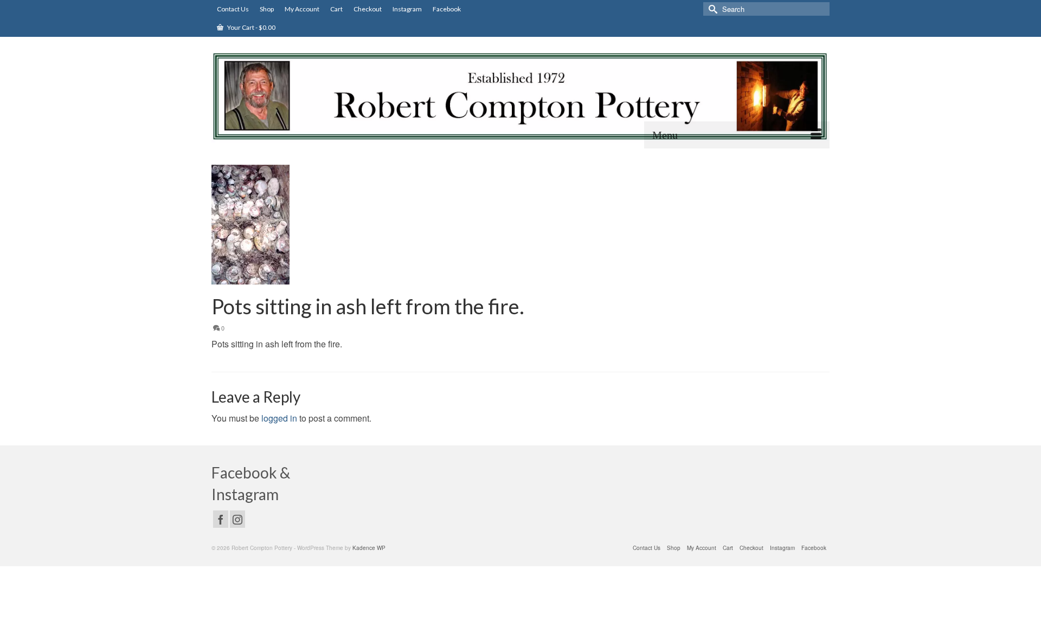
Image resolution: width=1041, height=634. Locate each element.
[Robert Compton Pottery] (520, 96)
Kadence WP (368, 548)
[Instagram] (237, 519)
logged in (279, 418)
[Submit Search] (711, 9)
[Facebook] (220, 519)
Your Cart (250, 27)
